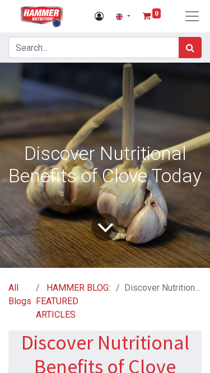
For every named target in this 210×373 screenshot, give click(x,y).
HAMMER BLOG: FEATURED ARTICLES (73, 301)
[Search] (190, 47)
